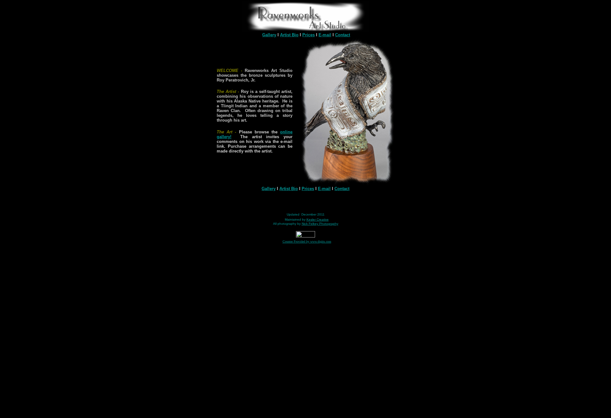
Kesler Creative (317, 219)
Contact (342, 34)
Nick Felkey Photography (320, 223)
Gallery (269, 34)
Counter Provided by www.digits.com (307, 241)
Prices (308, 34)
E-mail (325, 34)
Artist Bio (289, 34)
